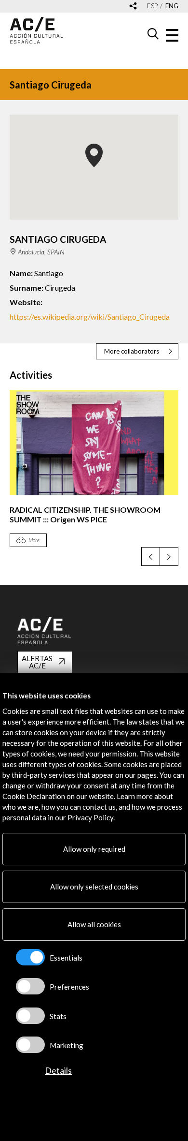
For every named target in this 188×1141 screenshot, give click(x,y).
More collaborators (131, 351)
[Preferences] (30, 986)
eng (171, 6)
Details (58, 1070)
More (34, 540)
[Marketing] (30, 1045)
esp (152, 6)
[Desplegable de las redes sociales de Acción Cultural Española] (133, 6)
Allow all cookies (94, 924)
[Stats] (30, 1016)
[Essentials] (30, 957)
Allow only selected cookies (94, 886)
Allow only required (94, 849)
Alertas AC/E (37, 662)
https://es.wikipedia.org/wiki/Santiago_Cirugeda (90, 316)
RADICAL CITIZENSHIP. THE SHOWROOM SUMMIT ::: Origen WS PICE (85, 514)
